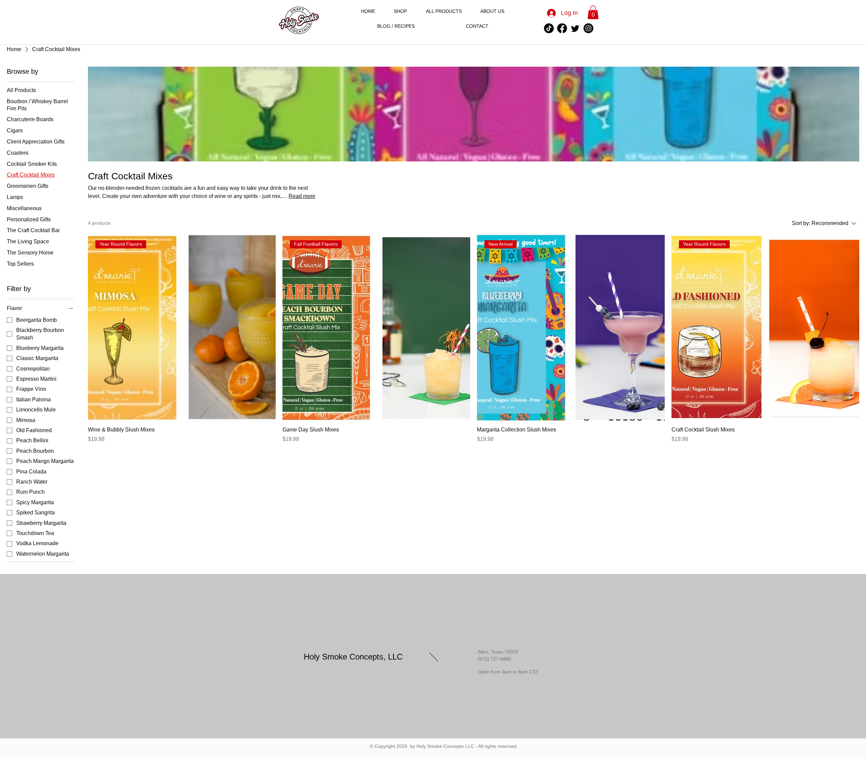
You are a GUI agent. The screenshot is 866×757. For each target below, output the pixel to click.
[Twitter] (575, 28)
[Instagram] (588, 28)
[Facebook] (562, 28)
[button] (593, 12)
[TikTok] (549, 28)
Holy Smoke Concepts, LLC (353, 656)
